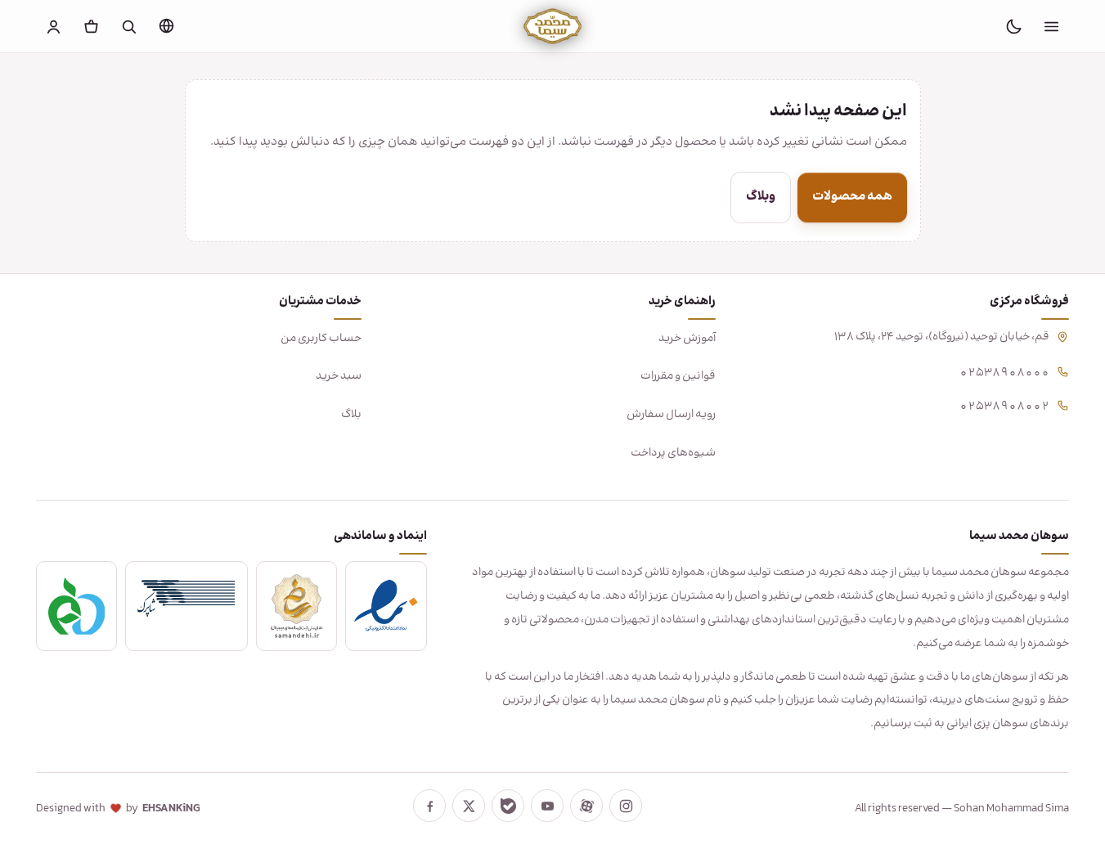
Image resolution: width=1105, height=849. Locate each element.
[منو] (1051, 26)
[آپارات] (586, 805)
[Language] (167, 25)
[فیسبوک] (429, 805)
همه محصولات (852, 196)
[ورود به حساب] (54, 26)
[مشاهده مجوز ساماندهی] (297, 606)
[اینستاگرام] (625, 805)
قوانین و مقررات (678, 376)
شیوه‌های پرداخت (673, 453)
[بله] (508, 805)
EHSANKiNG (171, 809)
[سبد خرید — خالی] (92, 26)
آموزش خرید (687, 339)
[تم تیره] (1013, 26)
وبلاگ (760, 196)
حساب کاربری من (321, 339)
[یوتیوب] (547, 805)
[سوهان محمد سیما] (552, 26)
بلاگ (351, 415)
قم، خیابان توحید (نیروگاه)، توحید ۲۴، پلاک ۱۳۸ (941, 337)
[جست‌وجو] (129, 26)
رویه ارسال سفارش (671, 415)
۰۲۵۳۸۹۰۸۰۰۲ (1004, 404)
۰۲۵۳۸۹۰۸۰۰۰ (1004, 371)
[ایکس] (468, 805)
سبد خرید (339, 376)
